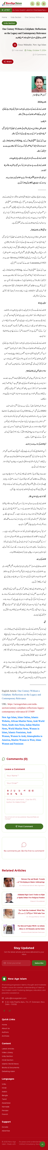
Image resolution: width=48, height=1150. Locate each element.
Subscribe (39, 963)
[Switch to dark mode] (38, 3)
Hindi (4, 1088)
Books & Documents (10, 1068)
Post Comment (25, 826)
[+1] (32, 790)
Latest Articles (8, 1049)
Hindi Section (7, 1060)
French (5, 1114)
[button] (19, 790)
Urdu (4, 1084)
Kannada (5, 1107)
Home (4, 17)
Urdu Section (16, 17)
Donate (5, 1127)
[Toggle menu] (43, 3)
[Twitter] (9, 1010)
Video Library (7, 1052)
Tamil (4, 1099)
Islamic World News (10, 1064)
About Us (6, 1028)
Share (9, 62)
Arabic (4, 1092)
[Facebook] (4, 1010)
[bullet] (11, 793)
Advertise (6, 1131)
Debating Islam (8, 1071)
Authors (5, 1032)
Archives (5, 1036)
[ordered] (8, 793)
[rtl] (24, 790)
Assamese (6, 1103)
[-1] (29, 790)
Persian (5, 1110)
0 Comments (40, 55)
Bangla (5, 1095)
